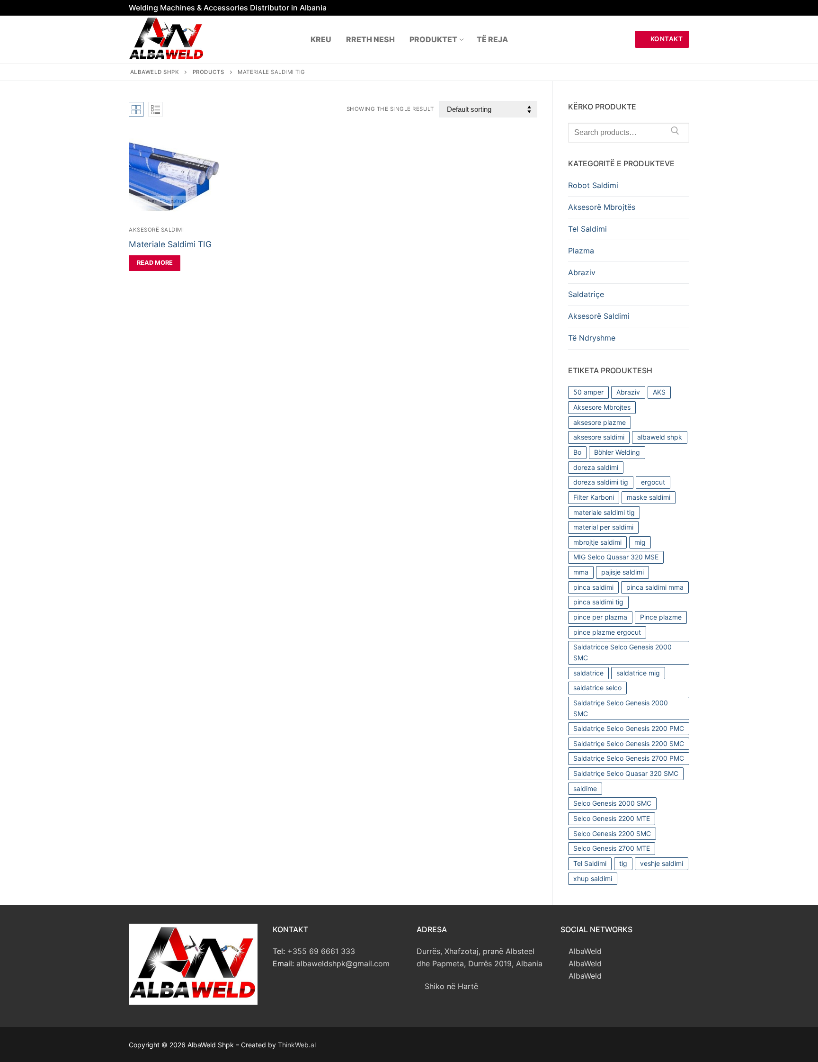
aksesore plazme (599, 422)
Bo (577, 452)
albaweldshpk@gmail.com (343, 963)
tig (623, 863)
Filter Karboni (593, 497)
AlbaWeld (584, 951)
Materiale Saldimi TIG (170, 244)
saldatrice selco (597, 688)
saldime (585, 788)
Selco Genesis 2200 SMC (612, 833)
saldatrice (588, 673)
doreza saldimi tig (600, 482)
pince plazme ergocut (607, 632)
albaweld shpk (659, 437)
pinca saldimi (593, 587)
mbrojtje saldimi (597, 542)
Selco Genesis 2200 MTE (611, 818)
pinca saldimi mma (655, 587)
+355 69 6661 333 (321, 951)
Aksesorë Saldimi (156, 229)
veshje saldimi (661, 863)
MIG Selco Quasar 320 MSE (615, 557)
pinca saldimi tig (598, 602)
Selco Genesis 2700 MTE (611, 848)
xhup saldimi (592, 878)
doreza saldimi (595, 467)
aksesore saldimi (598, 437)
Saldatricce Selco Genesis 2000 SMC (622, 652)
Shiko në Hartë (450, 986)
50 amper (588, 392)
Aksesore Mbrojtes (602, 407)
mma (580, 572)
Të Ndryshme (591, 337)
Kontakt (666, 39)
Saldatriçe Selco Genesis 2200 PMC (628, 728)
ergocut (653, 482)
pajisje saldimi (622, 572)
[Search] (675, 133)
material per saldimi (603, 527)
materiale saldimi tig (604, 512)
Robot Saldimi (593, 185)
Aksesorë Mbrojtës (601, 207)
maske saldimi (648, 497)
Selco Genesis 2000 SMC (612, 803)
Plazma (581, 250)
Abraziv (582, 272)
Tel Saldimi (587, 229)
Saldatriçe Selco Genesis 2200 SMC (628, 743)
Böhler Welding (617, 452)
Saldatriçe (586, 294)
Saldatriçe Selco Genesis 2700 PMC (628, 758)
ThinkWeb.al (297, 1045)
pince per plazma (600, 617)
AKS (659, 392)
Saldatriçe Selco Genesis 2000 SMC (620, 708)
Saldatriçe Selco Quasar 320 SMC (625, 773)
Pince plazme (661, 617)
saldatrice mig (638, 673)
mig (640, 542)
